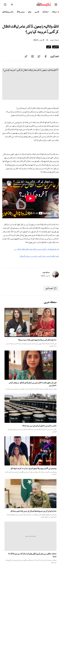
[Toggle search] (5, 4)
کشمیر (37, 12)
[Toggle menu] (56, 4)
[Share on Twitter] (39, 56)
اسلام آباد (45, 12)
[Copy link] (26, 56)
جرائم (29, 12)
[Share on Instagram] (32, 56)
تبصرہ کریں (49, 288)
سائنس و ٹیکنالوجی (7, 12)
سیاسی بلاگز (21, 12)
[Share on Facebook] (45, 56)
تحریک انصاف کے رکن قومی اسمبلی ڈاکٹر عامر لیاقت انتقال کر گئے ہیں (36, 249)
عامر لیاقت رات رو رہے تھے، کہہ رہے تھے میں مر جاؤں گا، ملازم (39, 256)
